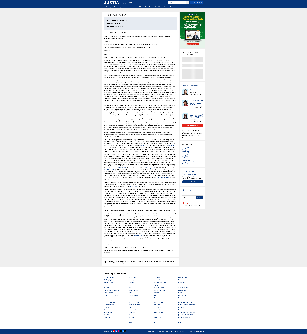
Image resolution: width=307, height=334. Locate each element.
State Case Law (133, 310)
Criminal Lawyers (109, 285)
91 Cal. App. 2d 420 (150, 168)
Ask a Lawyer (118, 7)
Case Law (116, 10)
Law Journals (182, 290)
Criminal (131, 282)
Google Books (186, 150)
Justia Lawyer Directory (185, 307)
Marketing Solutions (169, 7)
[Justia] (111, 2)
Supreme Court (108, 312)
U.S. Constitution (109, 305)
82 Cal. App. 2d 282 (109, 170)
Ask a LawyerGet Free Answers (190, 172)
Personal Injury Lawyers (111, 295)
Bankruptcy (132, 280)
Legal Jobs (157, 305)
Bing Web (185, 157)
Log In (193, 2)
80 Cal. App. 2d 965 (163, 177)
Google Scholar (186, 148)
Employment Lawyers (110, 287)
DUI (130, 287)
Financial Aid (182, 285)
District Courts (108, 317)
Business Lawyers (109, 282)
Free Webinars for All (191, 86)
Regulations (107, 310)
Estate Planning (133, 290)
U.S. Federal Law (109, 302)
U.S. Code (106, 307)
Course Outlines (183, 287)
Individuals (132, 277)
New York (132, 317)
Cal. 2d (132, 10)
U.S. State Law (134, 302)
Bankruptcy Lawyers (110, 280)
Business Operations (160, 282)
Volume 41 (138, 10)
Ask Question (193, 182)
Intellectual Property (160, 287)
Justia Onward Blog (184, 317)
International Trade (159, 290)
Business (157, 277)
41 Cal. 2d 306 (137, 235)
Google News (186, 160)
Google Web (186, 155)
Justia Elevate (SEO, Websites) (187, 312)
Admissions (181, 282)
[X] (125, 331)
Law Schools (140, 7)
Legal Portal (160, 331)
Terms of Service (179, 331)
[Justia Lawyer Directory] (128, 331)
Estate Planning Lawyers (111, 290)
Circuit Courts (108, 315)
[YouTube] (114, 331)
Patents (156, 315)
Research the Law (129, 7)
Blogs (180, 293)
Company (167, 331)
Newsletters (158, 7)
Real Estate (157, 293)
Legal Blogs (185, 152)
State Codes (132, 307)
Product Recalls (158, 312)
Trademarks (157, 317)
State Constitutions (134, 305)
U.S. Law (110, 10)
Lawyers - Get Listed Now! (193, 203)
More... (106, 298)
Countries (156, 320)
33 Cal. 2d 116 (144, 145)
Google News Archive (188, 162)
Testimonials (182, 320)
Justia (105, 10)
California (132, 312)
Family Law (132, 293)
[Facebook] (116, 331)
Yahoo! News (186, 164)
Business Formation (159, 280)
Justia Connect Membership (186, 305)
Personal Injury (133, 295)
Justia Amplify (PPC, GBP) (185, 315)
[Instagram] (118, 331)
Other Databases (159, 302)
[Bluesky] (123, 331)
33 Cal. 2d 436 (133, 186)
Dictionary (181, 280)
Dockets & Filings (109, 320)
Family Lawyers (108, 293)
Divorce (131, 285)
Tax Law (156, 295)
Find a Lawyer (108, 7)
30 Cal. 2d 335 (122, 168)
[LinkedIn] (111, 331)
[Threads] (121, 331)
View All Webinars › (192, 125)
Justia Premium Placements (186, 310)
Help (172, 331)
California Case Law (125, 10)
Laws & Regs (149, 7)
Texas (130, 320)
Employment (157, 285)
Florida (131, 315)
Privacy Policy (189, 331)
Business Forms (158, 310)
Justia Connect (151, 331)
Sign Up (199, 2)
